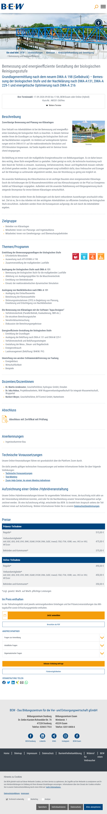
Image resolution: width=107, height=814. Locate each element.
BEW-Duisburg (30, 741)
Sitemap (18, 753)
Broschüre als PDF (53, 624)
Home (6, 753)
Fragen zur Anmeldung (12, 637)
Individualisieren (59, 807)
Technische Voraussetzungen (18, 473)
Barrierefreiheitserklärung (70, 753)
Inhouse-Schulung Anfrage (53, 664)
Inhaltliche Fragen (10, 645)
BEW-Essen (77, 741)
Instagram (65, 741)
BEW (22, 52)
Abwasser (50, 52)
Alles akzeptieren (93, 807)
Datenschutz (48, 753)
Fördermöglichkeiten (53, 671)
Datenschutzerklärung (12, 793)
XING (54, 741)
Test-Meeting (11, 476)
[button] (98, 23)
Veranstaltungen (35, 52)
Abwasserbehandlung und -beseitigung (76, 52)
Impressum (32, 753)
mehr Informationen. (53, 787)
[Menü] (103, 6)
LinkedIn (42, 741)
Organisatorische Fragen (13, 653)
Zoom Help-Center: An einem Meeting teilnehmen (27, 480)
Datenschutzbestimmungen (86, 506)
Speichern (42, 807)
